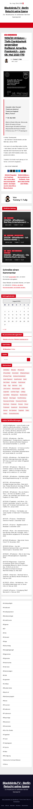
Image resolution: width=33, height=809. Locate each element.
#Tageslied (6, 734)
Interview (14, 385)
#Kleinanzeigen (7, 671)
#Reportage (6, 717)
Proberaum (6, 407)
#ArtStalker (6, 370)
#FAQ (4, 633)
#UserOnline (25, 805)
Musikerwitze (23, 395)
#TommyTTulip (7, 376)
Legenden (6, 391)
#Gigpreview (7, 654)
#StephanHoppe (24, 373)
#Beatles (13, 370)
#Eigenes (5, 624)
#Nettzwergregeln (16, 250)
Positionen (13, 404)
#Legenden (6, 679)
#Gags (5, 641)
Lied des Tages (15, 391)
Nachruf (5, 398)
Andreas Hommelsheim (19, 376)
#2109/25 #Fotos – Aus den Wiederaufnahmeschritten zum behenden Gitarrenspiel (16, 548)
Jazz (20, 385)
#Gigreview (6, 658)
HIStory (5, 764)
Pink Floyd (6, 404)
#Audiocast (6, 607)
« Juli (4, 329)
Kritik (23, 388)
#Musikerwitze (7, 688)
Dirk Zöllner (6, 382)
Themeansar (16, 801)
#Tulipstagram (7, 743)
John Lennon (6, 388)
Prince (26, 404)
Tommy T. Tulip (17, 59)
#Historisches (7, 662)
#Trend (5, 739)
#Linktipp (6, 684)
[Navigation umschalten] (17, 25)
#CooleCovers (7, 620)
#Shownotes (7, 726)
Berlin (24, 379)
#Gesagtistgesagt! (8, 650)
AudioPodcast (18, 379)
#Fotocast (6, 637)
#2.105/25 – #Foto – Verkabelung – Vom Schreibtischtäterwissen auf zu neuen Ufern (15, 584)
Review (5, 410)
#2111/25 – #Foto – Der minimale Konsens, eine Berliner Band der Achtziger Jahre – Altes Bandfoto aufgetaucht (16, 532)
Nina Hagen (13, 398)
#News (5, 701)
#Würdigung (6, 756)
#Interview (6, 667)
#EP (5, 34)
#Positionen (10, 235)
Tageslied (21, 410)
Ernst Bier (13, 382)
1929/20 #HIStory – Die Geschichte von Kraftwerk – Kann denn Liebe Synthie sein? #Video (23, 179)
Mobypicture (14, 395)
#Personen (6, 705)
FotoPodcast (21, 382)
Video (27, 410)
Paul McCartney (22, 398)
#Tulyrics (6, 747)
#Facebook (21, 370)
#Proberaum (7, 713)
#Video (5, 751)
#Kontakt (12, 805)
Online (9, 349)
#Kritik (9, 250)
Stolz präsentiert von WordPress (10, 799)
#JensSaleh (15, 373)
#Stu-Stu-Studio (12, 34)
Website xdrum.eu (8, 339)
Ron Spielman (12, 410)
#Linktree (18, 805)
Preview (20, 404)
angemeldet (12, 277)
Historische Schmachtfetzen (12, 760)
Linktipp (23, 391)
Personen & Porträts (8, 401)
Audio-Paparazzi (7, 379)
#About (7, 805)
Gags (4, 385)
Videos (5, 413)
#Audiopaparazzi (8, 612)
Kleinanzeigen (16, 388)
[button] (30, 25)
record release (23, 407)
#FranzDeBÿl (6, 373)
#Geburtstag (7, 645)
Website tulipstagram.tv (21, 339)
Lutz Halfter (6, 395)
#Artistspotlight (7, 603)
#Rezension (6, 722)
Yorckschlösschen (14, 413)
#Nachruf (6, 692)
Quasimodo (14, 407)
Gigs (9, 385)
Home (2, 805)
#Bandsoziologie (8, 616)
